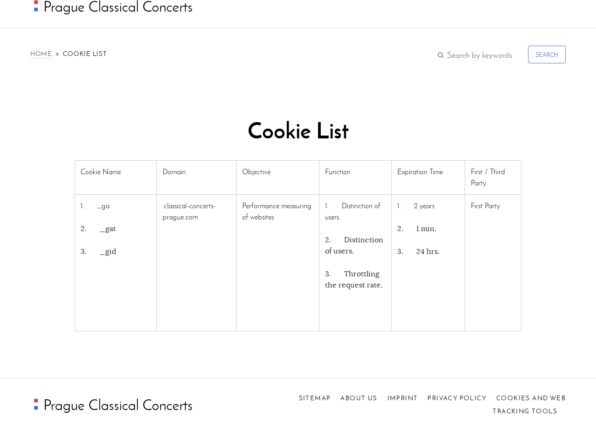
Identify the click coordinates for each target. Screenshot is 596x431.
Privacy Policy (457, 398)
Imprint (402, 398)
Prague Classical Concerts (116, 404)
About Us (358, 398)
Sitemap (315, 398)
